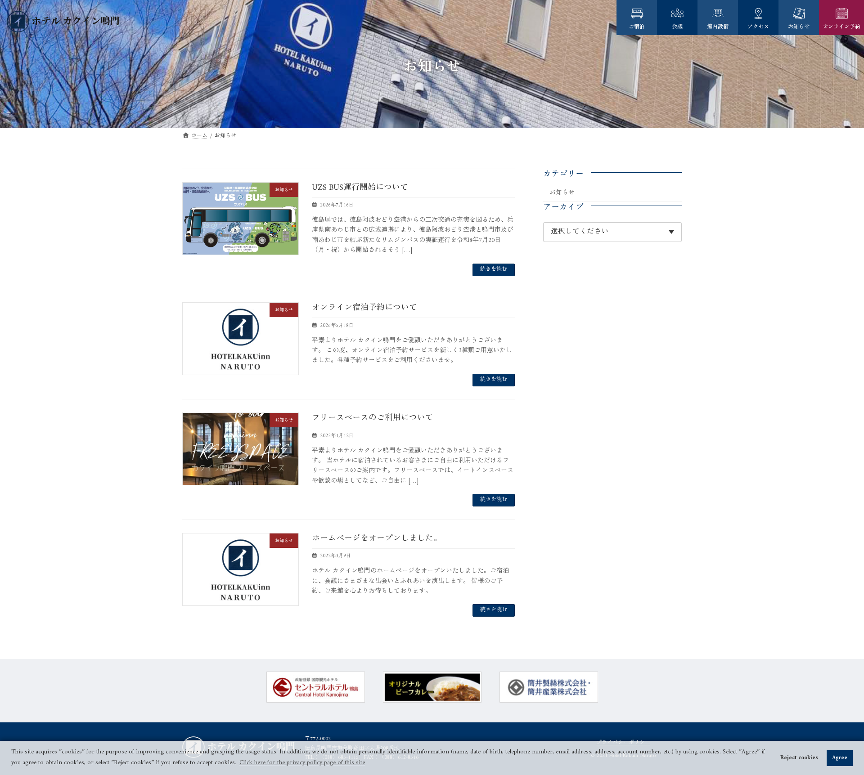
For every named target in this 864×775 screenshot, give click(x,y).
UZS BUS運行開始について (360, 188)
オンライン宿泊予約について (364, 308)
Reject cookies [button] (799, 758)
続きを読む (493, 269)
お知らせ (562, 192)
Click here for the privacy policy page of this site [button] (302, 762)
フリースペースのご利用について (372, 418)
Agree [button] (839, 758)
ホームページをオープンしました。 (376, 539)
